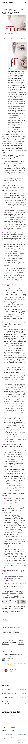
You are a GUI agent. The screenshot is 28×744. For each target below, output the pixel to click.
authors (4, 627)
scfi (13, 630)
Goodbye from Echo (7, 697)
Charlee (8, 33)
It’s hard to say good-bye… (9, 693)
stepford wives (16, 632)
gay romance (17, 627)
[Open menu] (25, 2)
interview (5, 630)
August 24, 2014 (10, 658)
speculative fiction (7, 632)
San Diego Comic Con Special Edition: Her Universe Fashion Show (9, 642)
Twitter (21, 593)
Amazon (4, 588)
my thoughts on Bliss (12, 134)
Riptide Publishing (20, 586)
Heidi (8, 660)
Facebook (13, 593)
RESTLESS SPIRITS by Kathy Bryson (21, 642)
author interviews (14, 33)
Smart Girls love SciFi (8, 2)
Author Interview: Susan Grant (7, 702)
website (18, 591)
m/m (10, 630)
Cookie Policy (4, 738)
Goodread (5, 593)
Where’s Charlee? (7, 689)
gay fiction (10, 627)
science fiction (19, 630)
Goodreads (5, 598)
